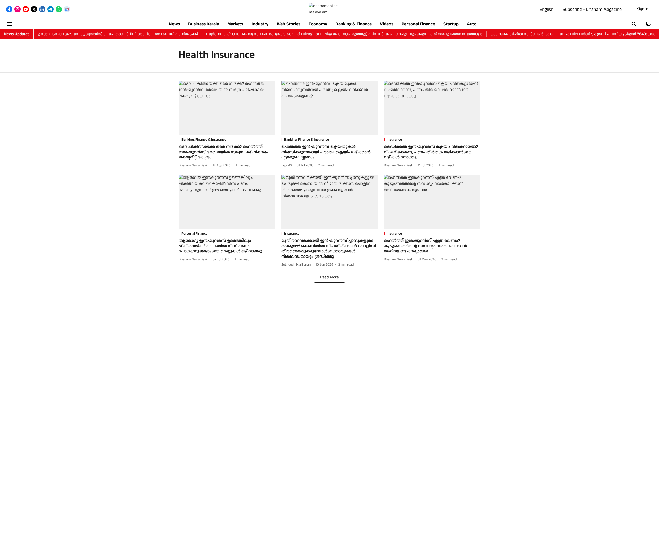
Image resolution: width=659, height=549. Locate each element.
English (546, 9)
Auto (472, 24)
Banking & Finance (353, 24)
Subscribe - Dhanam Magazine (592, 9)
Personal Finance (418, 24)
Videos (386, 24)
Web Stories (288, 24)
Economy (318, 24)
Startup (451, 24)
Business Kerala (203, 24)
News (174, 24)
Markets (235, 24)
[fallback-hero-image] (227, 108)
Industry (260, 24)
